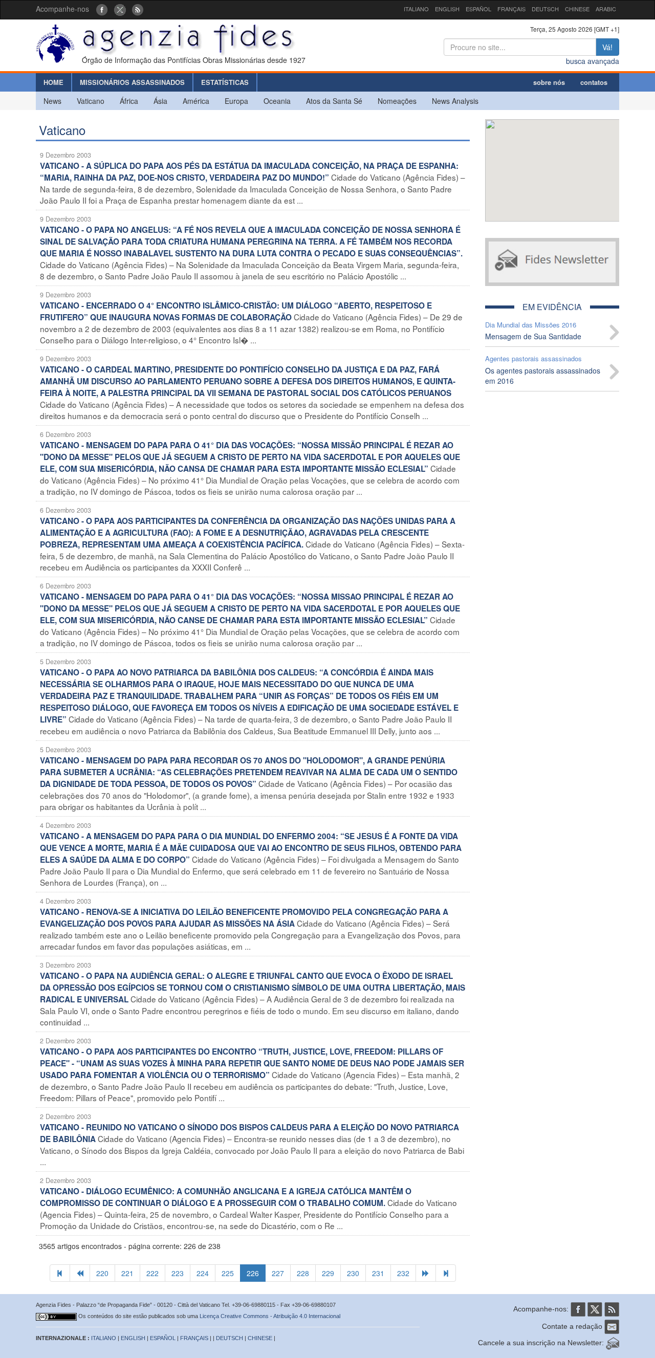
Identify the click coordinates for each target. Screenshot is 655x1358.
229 (328, 1273)
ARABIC (606, 9)
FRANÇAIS (511, 9)
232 (403, 1273)
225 (228, 1273)
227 (278, 1273)
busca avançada (592, 61)
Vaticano (90, 101)
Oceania (277, 101)
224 (202, 1273)
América (196, 101)
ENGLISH (447, 9)
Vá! (607, 47)
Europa (236, 101)
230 (353, 1273)
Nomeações (397, 101)
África (129, 101)
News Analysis (455, 101)
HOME (53, 82)
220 (102, 1273)
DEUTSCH (545, 9)
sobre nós (549, 82)
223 (177, 1273)
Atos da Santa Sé (334, 101)
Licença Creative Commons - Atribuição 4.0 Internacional (270, 1316)
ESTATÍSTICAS (225, 82)
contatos (593, 82)
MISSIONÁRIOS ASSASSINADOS (132, 82)
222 (152, 1273)
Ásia (160, 101)
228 (303, 1273)
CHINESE (577, 9)
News (52, 101)
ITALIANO (416, 9)
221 (127, 1273)
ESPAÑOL (478, 9)
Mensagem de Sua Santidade (533, 336)
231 (378, 1273)
